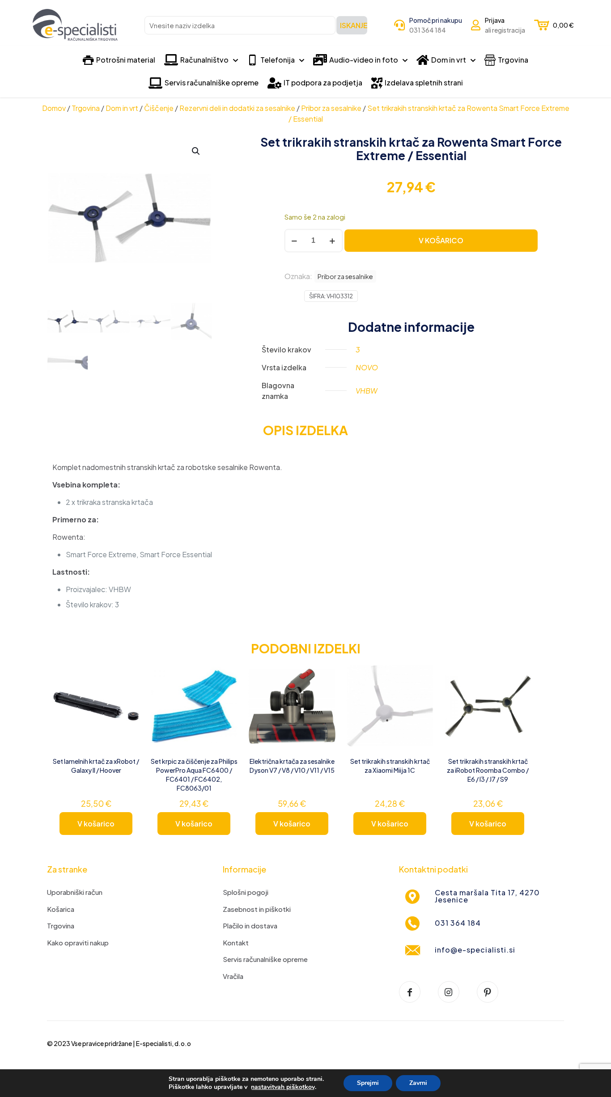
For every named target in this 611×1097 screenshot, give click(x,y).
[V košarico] (127, 675)
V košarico (96, 823)
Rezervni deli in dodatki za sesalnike (237, 108)
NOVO (367, 367)
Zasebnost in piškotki (257, 909)
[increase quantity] (332, 240)
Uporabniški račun (74, 892)
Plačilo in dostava (250, 925)
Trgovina (86, 108)
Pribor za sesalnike (331, 108)
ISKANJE (353, 25)
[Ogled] (127, 694)
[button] (196, 151)
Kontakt (236, 942)
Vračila (233, 976)
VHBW (367, 390)
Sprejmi (368, 1083)
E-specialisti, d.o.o (163, 1043)
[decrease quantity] (294, 240)
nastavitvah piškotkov (283, 1087)
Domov (54, 108)
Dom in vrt (122, 108)
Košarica (60, 909)
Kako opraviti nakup (78, 942)
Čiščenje (159, 108)
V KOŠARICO (441, 240)
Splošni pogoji (245, 892)
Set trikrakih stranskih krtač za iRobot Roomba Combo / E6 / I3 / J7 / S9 (488, 770)
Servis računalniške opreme (265, 959)
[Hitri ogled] (127, 713)
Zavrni (418, 1083)
